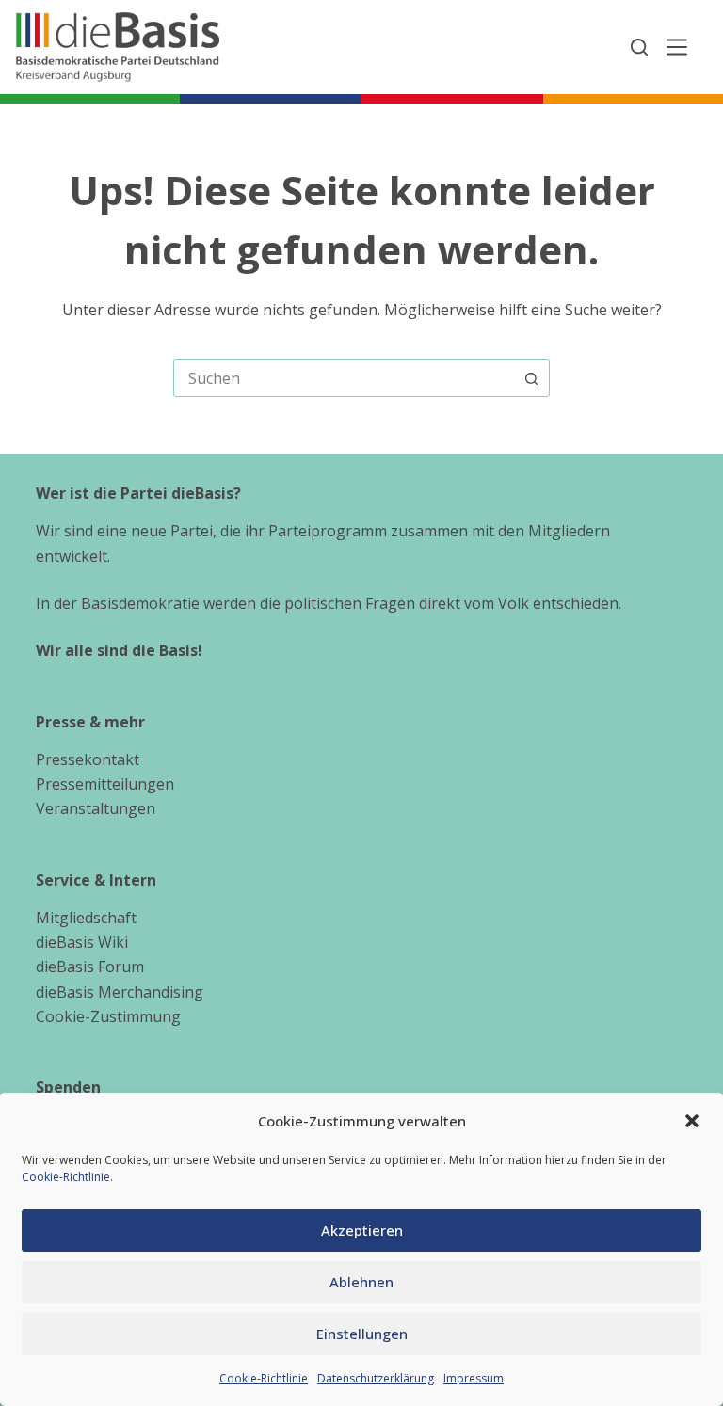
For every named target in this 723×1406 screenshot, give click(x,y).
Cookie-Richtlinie (66, 1177)
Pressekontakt (87, 759)
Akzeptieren (362, 1230)
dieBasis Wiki (82, 942)
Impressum (473, 1378)
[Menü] (677, 47)
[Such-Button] (531, 378)
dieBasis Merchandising (119, 992)
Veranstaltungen (95, 808)
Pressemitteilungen (105, 784)
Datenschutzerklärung (375, 1378)
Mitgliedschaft (86, 917)
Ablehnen (361, 1281)
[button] (692, 1120)
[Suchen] (639, 47)
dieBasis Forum (90, 966)
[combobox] (343, 378)
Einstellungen (362, 1333)
